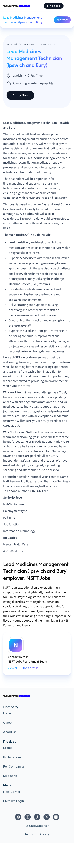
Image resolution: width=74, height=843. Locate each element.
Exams (7, 748)
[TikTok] (37, 817)
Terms (28, 834)
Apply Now (62, 19)
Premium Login (13, 801)
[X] (46, 817)
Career (8, 723)
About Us (10, 732)
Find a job (53, 5)
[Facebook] (18, 817)
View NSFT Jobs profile (23, 668)
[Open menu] (68, 6)
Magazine (10, 776)
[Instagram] (27, 817)
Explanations (12, 757)
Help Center (11, 792)
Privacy (44, 834)
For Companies (14, 767)
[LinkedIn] (56, 817)
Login (7, 713)
